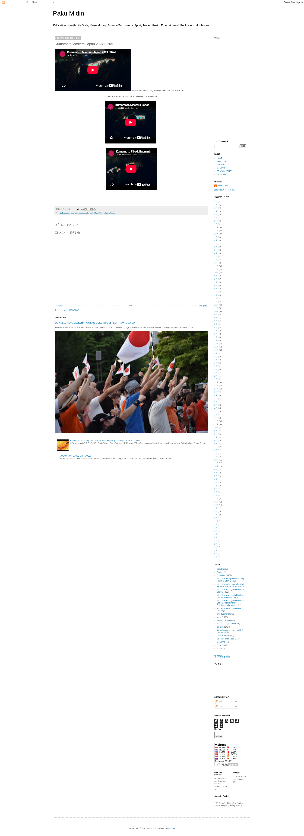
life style (90, 213)
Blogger (171, 828)
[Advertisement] (230, 88)
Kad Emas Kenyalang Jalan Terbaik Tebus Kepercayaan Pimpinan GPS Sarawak (105, 440)
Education (66, 213)
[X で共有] (88, 209)
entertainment (76, 213)
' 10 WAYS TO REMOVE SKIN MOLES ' (75, 456)
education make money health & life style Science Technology (230, 585)
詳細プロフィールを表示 (224, 190)
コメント (222, 707)
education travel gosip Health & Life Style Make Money (230, 596)
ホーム (131, 306)
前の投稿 (203, 306)
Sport (107, 213)
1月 (215, 224)
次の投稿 (59, 306)
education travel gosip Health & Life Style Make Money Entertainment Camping (230, 603)
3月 (215, 218)
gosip (84, 213)
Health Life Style (224, 620)
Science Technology (225, 639)
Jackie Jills (223, 186)
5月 (215, 211)
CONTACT (221, 165)
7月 (215, 205)
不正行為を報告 (222, 656)
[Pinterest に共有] (94, 209)
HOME (219, 158)
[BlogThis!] (85, 209)
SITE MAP (221, 168)
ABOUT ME (222, 161)
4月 (215, 214)
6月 (215, 208)
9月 (215, 237)
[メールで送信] (82, 209)
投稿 (220, 702)
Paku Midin (68, 13)
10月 (216, 234)
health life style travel (226, 624)
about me (221, 569)
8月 (215, 201)
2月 (215, 221)
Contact (220, 572)
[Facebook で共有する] (91, 209)
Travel (112, 213)
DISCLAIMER (222, 174)
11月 (216, 231)
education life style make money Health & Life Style (230, 580)
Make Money (99, 213)
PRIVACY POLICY (224, 171)
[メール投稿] (77, 209)
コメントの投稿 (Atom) (69, 310)
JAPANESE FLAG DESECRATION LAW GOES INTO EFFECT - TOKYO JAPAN (95, 322)
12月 (216, 227)
